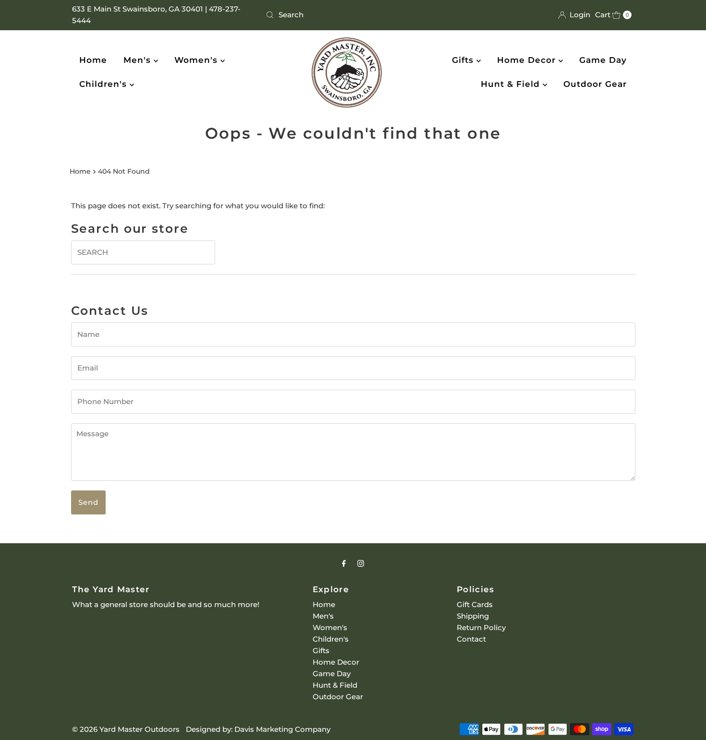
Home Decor (528, 60)
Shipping (473, 616)
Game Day (603, 60)
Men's (138, 60)
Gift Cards (475, 604)
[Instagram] (360, 563)
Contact (471, 639)
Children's (104, 84)
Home (93, 60)
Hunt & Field (512, 84)
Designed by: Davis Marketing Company (258, 729)
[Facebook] (344, 563)
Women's (197, 60)
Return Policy (481, 627)
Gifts (464, 60)
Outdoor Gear (595, 84)
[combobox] (353, 14)
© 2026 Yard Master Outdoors (126, 729)
